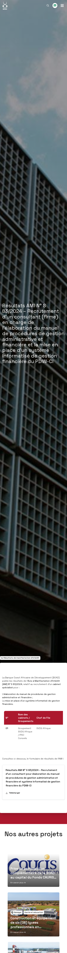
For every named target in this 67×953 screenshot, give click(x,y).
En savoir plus (17, 882)
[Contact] (55, 5)
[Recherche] (47, 5)
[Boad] (5, 5)
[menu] (62, 5)
